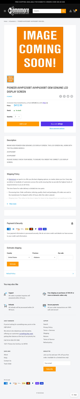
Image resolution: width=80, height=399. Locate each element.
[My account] (71, 11)
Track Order (7, 364)
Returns (45, 336)
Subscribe (49, 369)
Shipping (46, 333)
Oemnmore (12, 179)
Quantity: (10, 117)
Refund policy (47, 342)
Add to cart (23, 124)
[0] (74, 11)
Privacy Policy (47, 327)
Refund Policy (10, 273)
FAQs (5, 358)
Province (35, 253)
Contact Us (7, 361)
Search (45, 324)
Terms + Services (49, 330)
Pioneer (9, 96)
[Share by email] (71, 96)
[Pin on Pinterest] (64, 96)
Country (9, 253)
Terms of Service (48, 339)
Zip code (61, 253)
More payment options (57, 128)
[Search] (63, 11)
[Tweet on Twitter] (68, 96)
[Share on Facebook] (60, 96)
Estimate (13, 264)
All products (12, 21)
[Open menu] (5, 11)
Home (5, 21)
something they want (26, 334)
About (6, 355)
